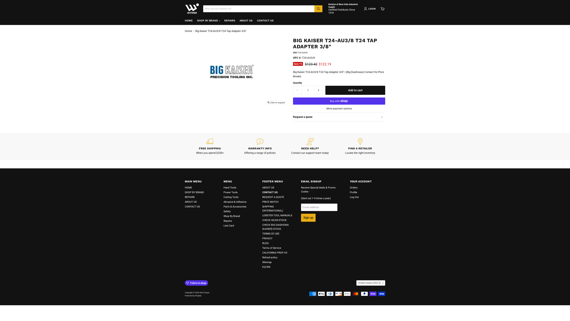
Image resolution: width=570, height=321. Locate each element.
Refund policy (269, 257)
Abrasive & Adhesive (235, 201)
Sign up (308, 217)
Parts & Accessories (235, 206)
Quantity (297, 83)
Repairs (228, 220)
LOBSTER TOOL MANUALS (277, 215)
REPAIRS (229, 20)
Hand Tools (230, 187)
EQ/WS (266, 266)
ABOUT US (246, 20)
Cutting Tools (231, 197)
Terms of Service (271, 247)
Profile (353, 192)
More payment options (339, 108)
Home (188, 31)
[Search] (318, 8)
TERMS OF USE (270, 233)
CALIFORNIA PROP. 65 (274, 252)
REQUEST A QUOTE (273, 197)
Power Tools (231, 192)
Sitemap (267, 262)
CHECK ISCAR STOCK (274, 220)
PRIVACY (267, 238)
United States (369, 282)
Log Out (354, 197)
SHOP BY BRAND (208, 20)
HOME (189, 20)
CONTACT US (265, 20)
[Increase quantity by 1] (318, 90)
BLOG (265, 243)
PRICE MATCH (270, 201)
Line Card (229, 225)
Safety (227, 211)
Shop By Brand (232, 216)
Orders (354, 187)
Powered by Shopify (193, 296)
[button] (370, 9)
